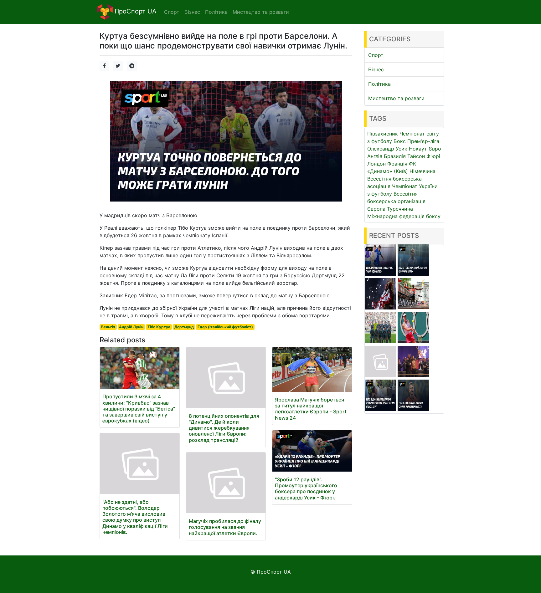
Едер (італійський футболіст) (225, 327)
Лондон (376, 164)
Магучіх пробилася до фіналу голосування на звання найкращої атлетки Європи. (225, 527)
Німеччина (422, 171)
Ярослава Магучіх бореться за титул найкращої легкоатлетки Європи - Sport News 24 (311, 408)
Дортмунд (184, 327)
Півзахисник (382, 133)
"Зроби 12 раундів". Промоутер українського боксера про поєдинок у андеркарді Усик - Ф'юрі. (306, 488)
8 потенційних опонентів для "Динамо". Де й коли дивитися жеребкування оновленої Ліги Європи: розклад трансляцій (224, 428)
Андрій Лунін (131, 327)
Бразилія (395, 156)
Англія (374, 156)
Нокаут (418, 149)
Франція (397, 164)
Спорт (376, 55)
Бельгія (108, 327)
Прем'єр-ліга (423, 141)
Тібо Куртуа (158, 327)
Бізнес (376, 69)
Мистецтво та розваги (396, 98)
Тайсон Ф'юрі (423, 156)
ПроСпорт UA (135, 11)
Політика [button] (216, 12)
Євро (435, 149)
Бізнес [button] (192, 12)
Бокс (400, 141)
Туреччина (400, 209)
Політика (379, 84)
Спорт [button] (171, 12)
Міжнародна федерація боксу (404, 216)
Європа (376, 209)
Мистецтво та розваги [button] (261, 12)
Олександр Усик (387, 149)
